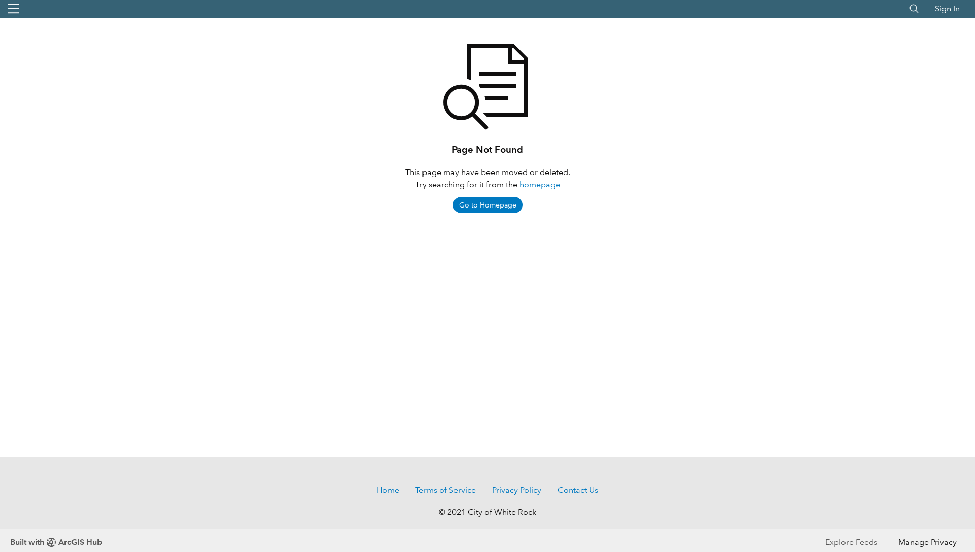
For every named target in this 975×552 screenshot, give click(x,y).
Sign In (947, 8)
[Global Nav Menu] (13, 8)
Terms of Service (445, 490)
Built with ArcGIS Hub (56, 542)
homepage (539, 184)
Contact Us (578, 490)
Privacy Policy (516, 490)
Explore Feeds (851, 542)
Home (388, 490)
